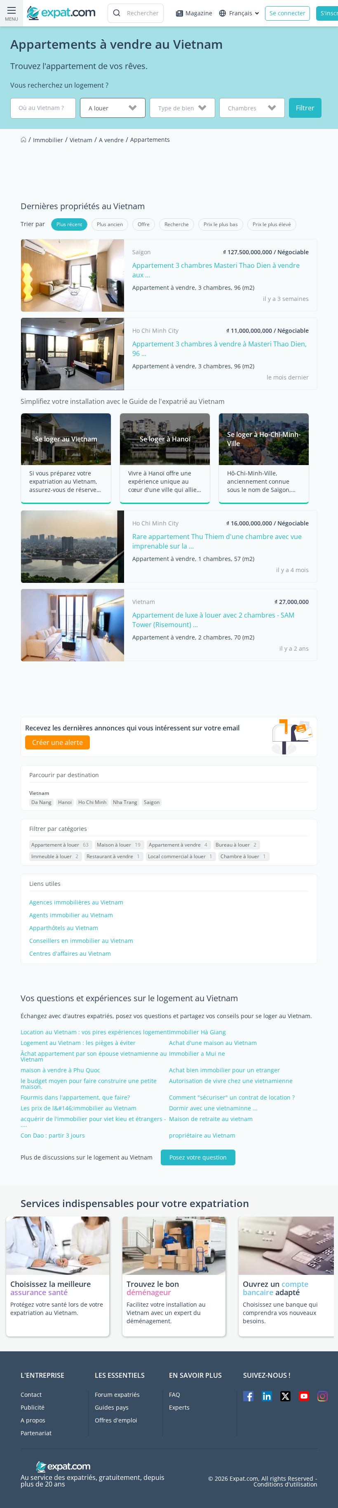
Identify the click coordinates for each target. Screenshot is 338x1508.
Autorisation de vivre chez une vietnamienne (231, 1081)
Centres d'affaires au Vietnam (70, 954)
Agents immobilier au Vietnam (71, 915)
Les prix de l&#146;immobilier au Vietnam (78, 1108)
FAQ (174, 1394)
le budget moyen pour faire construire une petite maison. (89, 1084)
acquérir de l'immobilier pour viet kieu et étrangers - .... (93, 1122)
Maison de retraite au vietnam (211, 1119)
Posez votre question (198, 1157)
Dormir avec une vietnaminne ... (213, 1108)
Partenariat (36, 1433)
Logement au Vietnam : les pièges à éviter (78, 1043)
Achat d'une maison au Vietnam (213, 1043)
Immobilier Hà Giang (197, 1032)
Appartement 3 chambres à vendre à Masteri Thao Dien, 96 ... (219, 348)
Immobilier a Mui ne (197, 1054)
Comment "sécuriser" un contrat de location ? (232, 1097)
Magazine (198, 13)
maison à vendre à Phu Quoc (60, 1070)
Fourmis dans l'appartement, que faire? (75, 1097)
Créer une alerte (57, 742)
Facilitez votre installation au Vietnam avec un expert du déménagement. (166, 1312)
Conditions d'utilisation (285, 1484)
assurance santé (39, 1292)
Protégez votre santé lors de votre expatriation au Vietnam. (56, 1308)
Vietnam (39, 793)
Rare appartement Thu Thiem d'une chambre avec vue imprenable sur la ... (217, 541)
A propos (33, 1420)
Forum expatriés (117, 1394)
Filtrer (305, 107)
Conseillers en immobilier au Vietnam (81, 941)
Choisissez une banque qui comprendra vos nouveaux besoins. (280, 1312)
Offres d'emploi (116, 1420)
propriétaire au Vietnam (202, 1135)
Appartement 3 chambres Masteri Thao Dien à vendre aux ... (216, 270)
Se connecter (287, 13)
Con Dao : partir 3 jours (53, 1135)
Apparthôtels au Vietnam (63, 928)
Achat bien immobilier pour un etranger (224, 1070)
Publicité (33, 1407)
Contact (31, 1394)
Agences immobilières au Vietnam (76, 902)
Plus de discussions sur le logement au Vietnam (87, 1157)
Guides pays (112, 1407)
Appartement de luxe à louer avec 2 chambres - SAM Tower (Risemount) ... (213, 620)
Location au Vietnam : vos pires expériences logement (95, 1032)
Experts (179, 1407)
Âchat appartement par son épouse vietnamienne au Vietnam (94, 1056)
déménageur (149, 1292)
